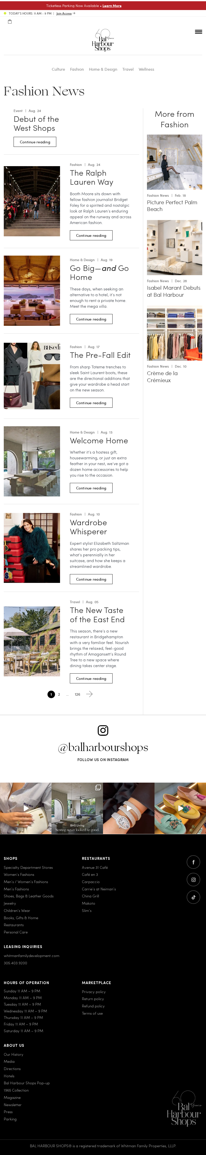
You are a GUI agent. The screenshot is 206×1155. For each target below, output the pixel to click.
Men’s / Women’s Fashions (26, 881)
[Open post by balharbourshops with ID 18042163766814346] (26, 808)
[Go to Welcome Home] (32, 429)
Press (8, 1111)
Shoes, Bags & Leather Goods (29, 895)
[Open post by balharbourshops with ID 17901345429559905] (180, 808)
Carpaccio (91, 881)
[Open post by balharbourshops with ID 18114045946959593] (128, 808)
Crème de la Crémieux (162, 376)
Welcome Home (99, 440)
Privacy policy (94, 991)
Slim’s (86, 910)
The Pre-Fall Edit (100, 354)
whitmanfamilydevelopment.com (31, 955)
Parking (10, 1118)
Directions (12, 1068)
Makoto (88, 903)
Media (9, 1061)
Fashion (77, 69)
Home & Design (103, 69)
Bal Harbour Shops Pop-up (27, 1082)
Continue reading (35, 141)
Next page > (89, 694)
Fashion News (158, 195)
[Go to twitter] (193, 897)
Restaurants (14, 924)
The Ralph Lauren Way (91, 177)
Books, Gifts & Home (21, 917)
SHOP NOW (145, 5)
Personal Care (16, 931)
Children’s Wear (17, 910)
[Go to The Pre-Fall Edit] (32, 344)
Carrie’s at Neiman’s (99, 888)
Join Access (64, 13)
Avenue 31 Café (95, 867)
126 (77, 694)
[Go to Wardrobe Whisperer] (32, 516)
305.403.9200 (15, 962)
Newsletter (13, 1104)
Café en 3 (90, 874)
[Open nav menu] (198, 32)
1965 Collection (16, 1090)
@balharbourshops (103, 748)
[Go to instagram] (193, 879)
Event (18, 110)
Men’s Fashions (16, 888)
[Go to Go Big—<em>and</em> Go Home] (32, 258)
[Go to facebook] (193, 862)
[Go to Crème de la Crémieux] (174, 308)
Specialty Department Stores (28, 867)
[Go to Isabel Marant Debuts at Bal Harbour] (174, 223)
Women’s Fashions (19, 874)
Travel (128, 69)
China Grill (90, 895)
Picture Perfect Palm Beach (172, 206)
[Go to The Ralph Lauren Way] (32, 169)
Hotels (9, 1075)
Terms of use (92, 1012)
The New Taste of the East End (97, 614)
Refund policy (93, 1005)
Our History (13, 1054)
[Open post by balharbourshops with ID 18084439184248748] (77, 808)
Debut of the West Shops (36, 123)
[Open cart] (10, 22)
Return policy (93, 998)
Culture (58, 69)
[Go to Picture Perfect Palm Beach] (174, 137)
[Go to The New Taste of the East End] (32, 609)
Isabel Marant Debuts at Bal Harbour (173, 291)
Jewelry (10, 903)
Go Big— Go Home (99, 272)
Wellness (146, 69)
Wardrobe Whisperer (88, 526)
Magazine (12, 1097)
